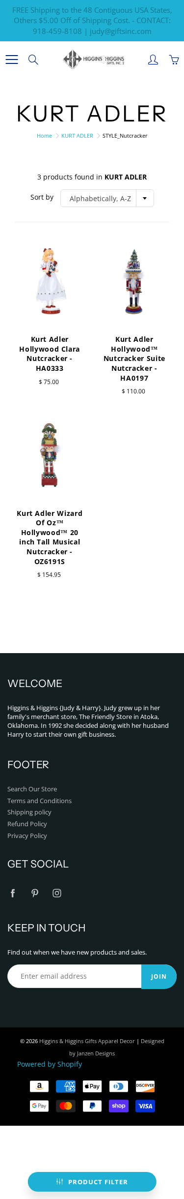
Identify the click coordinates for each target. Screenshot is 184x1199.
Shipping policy (29, 812)
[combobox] (107, 198)
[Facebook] (12, 892)
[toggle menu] (11, 59)
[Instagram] (56, 892)
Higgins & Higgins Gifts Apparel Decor (87, 1041)
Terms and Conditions (39, 801)
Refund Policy (27, 824)
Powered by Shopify (49, 1064)
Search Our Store (32, 789)
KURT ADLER (77, 135)
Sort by (41, 197)
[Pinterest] (34, 892)
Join (159, 976)
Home (44, 135)
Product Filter (98, 1181)
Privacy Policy (27, 836)
